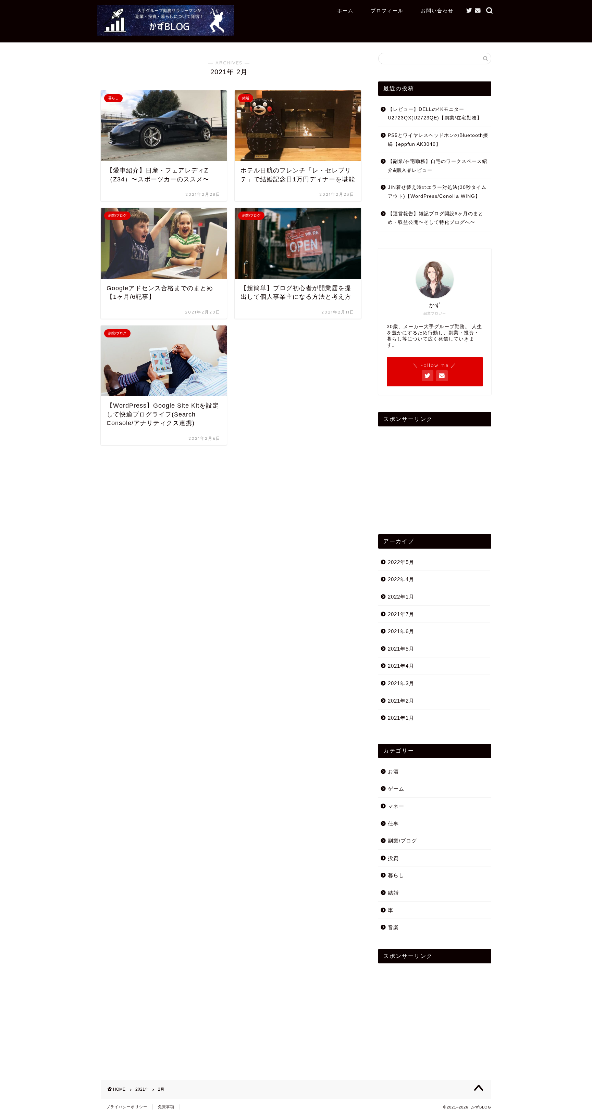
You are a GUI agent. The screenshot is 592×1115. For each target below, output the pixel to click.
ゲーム (396, 789)
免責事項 (166, 1107)
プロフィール (387, 11)
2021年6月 (401, 631)
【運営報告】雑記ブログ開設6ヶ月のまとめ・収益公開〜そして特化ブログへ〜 (435, 218)
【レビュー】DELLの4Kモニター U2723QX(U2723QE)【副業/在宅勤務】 (435, 114)
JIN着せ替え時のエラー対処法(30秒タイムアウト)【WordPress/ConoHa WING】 (437, 192)
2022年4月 (401, 579)
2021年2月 (401, 701)
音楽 (393, 927)
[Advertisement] (434, 474)
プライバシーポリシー (126, 1107)
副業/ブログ (402, 841)
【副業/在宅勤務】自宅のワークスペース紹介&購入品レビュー (437, 166)
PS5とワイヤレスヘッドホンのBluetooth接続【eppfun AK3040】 (438, 140)
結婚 (393, 893)
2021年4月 (401, 666)
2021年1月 (401, 718)
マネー (396, 806)
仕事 (393, 823)
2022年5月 (401, 562)
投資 (393, 858)
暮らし (396, 875)
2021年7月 (401, 614)
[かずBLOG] (165, 32)
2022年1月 (401, 597)
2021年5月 (401, 649)
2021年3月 (401, 683)
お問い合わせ (437, 11)
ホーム (345, 11)
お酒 (393, 771)
